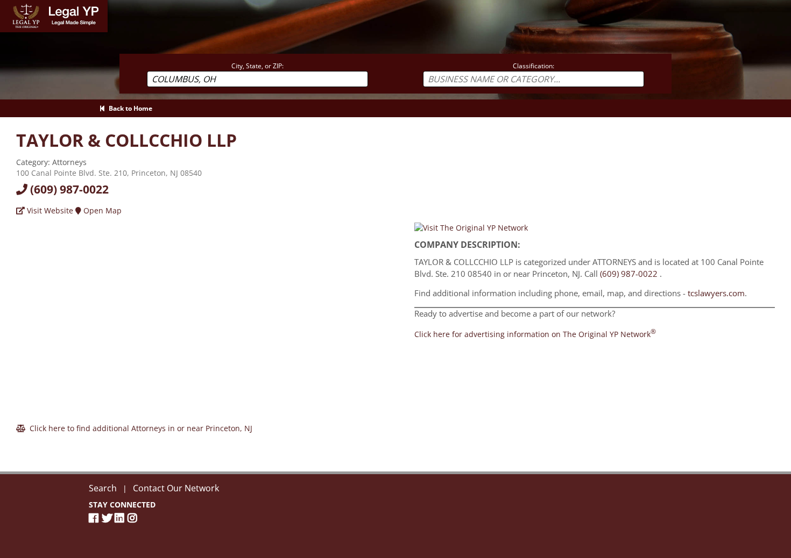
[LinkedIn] (121, 518)
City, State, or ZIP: (257, 65)
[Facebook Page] (95, 518)
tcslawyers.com (716, 293)
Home (10, 5)
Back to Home (128, 108)
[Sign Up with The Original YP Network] (471, 227)
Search (103, 488)
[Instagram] (134, 518)
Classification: (533, 65)
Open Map (101, 210)
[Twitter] (108, 518)
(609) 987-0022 (68, 189)
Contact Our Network (176, 488)
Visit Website (49, 210)
